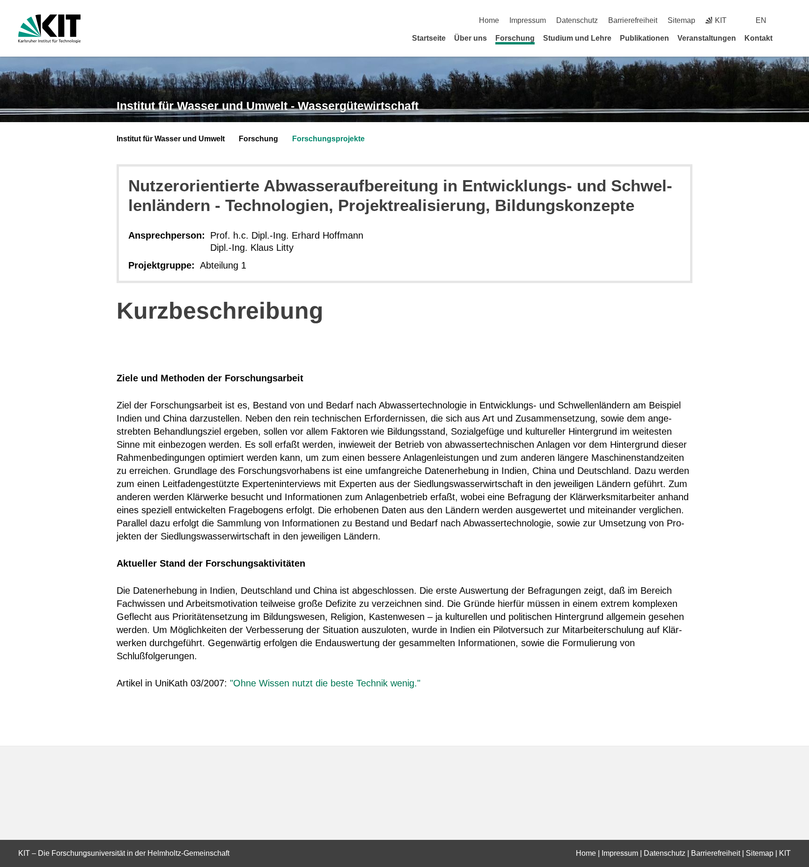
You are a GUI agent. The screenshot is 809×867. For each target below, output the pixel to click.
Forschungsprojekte (328, 139)
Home (489, 20)
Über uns (470, 38)
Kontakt (758, 38)
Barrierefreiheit (632, 20)
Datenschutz (577, 20)
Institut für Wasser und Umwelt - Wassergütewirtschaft (268, 105)
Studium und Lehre (577, 38)
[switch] (787, 20)
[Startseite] (787, 38)
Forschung (515, 38)
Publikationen (644, 38)
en (761, 20)
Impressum (527, 20)
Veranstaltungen (706, 38)
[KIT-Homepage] (49, 29)
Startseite (429, 38)
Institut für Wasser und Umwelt (171, 139)
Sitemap (681, 20)
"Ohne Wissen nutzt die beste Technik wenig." (325, 683)
